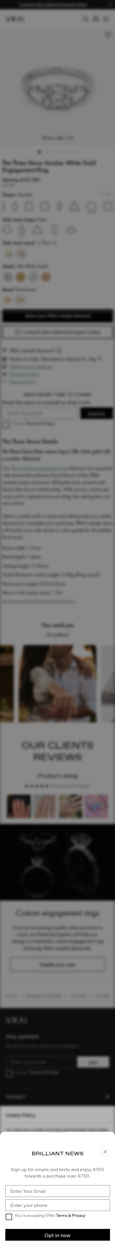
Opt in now (57, 1235)
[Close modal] (57, 624)
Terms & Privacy (70, 1215)
